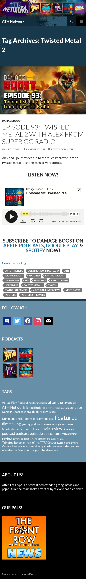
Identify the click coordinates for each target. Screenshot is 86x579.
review (7, 438)
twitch (52, 285)
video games (73, 290)
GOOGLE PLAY (62, 245)
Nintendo (40, 280)
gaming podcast (55, 275)
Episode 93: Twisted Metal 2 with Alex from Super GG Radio (43, 134)
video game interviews (46, 290)
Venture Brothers (26, 446)
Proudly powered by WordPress (18, 574)
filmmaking (11, 423)
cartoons (66, 407)
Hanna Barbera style (51, 424)
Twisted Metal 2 (33, 285)
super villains (57, 438)
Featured (34, 275)
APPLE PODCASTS (23, 245)
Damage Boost (12, 120)
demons (37, 411)
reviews (33, 438)
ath (66, 270)
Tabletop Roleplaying (16, 442)
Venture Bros (9, 446)
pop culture (52, 433)
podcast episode (29, 433)
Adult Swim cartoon (38, 403)
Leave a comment (62, 149)
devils (47, 411)
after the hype (14, 270)
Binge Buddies (35, 407)
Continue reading (16, 263)
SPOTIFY (35, 250)
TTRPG (45, 442)
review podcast (21, 438)
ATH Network (13, 21)
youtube (10, 295)
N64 (27, 280)
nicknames (68, 429)
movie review (50, 428)
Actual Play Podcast (15, 402)
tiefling (35, 442)
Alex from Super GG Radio (43, 270)
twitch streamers (16, 290)
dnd (53, 411)
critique (76, 407)
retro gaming (59, 280)
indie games (12, 280)
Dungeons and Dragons (17, 418)
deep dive (26, 411)
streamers (11, 285)
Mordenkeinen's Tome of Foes (20, 429)
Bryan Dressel (53, 407)
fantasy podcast (43, 418)
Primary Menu (81, 21)
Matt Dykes (67, 424)
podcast (8, 433)
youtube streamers (33, 295)
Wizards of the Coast (13, 450)
